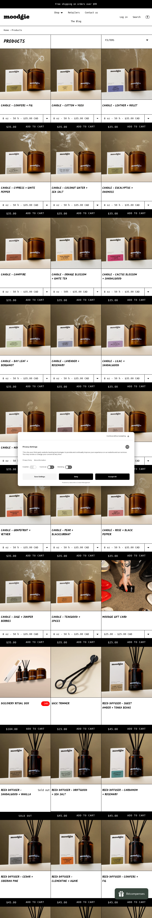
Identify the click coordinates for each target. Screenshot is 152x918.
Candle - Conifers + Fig (16, 106)
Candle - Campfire (13, 275)
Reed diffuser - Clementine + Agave (65, 879)
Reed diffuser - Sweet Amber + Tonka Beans (117, 706)
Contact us (91, 12)
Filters (109, 40)
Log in (124, 17)
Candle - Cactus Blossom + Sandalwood (119, 277)
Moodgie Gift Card (114, 617)
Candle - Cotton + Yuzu (68, 106)
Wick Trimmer (60, 704)
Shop (56, 12)
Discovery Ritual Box (15, 704)
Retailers (74, 12)
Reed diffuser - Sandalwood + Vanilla (16, 792)
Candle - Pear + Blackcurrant (62, 532)
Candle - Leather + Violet (119, 106)
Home (6, 30)
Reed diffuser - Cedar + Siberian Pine (17, 879)
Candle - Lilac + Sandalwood (113, 363)
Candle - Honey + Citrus (17, 448)
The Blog (76, 21)
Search (137, 17)
